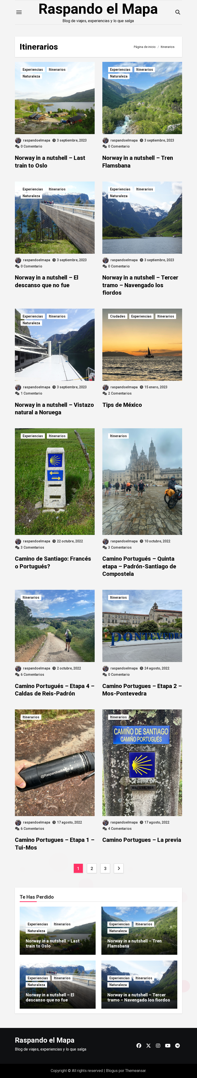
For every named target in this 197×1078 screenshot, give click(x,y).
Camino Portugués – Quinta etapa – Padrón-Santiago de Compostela (139, 566)
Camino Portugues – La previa (141, 840)
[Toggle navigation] (19, 12)
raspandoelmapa (36, 140)
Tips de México (122, 405)
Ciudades (117, 316)
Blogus (112, 1070)
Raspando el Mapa (98, 8)
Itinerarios (57, 69)
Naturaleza (31, 76)
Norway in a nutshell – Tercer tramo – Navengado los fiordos (140, 285)
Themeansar (135, 1070)
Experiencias (33, 69)
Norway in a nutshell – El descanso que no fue (50, 997)
